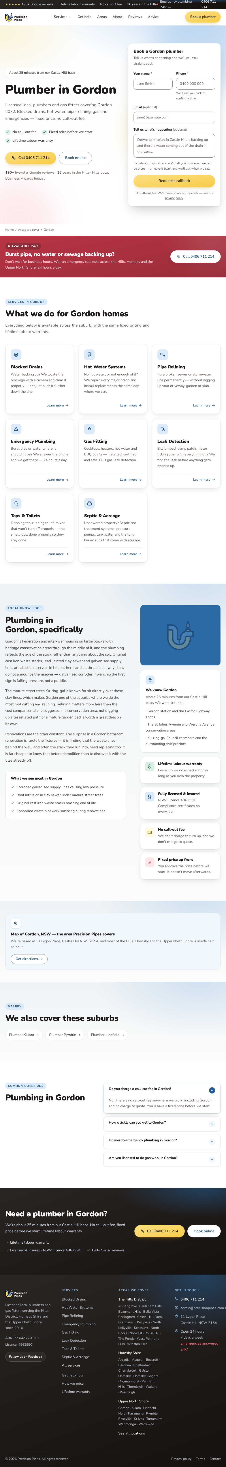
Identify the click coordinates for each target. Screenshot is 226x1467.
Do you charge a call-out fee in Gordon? (140, 1088)
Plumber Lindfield (105, 1034)
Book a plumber (203, 16)
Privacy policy (181, 1459)
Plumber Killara (21, 1034)
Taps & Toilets (73, 1348)
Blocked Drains (74, 1299)
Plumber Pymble (62, 1034)
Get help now (72, 1375)
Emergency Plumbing (79, 1324)
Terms (200, 1459)
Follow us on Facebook (25, 1357)
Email (145, 107)
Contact (215, 1459)
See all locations (131, 1433)
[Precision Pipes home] (16, 17)
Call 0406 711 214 (34, 157)
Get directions (29, 958)
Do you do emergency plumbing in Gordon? (143, 1140)
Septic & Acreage (75, 1357)
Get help (84, 16)
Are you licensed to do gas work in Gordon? (143, 1157)
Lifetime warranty (76, 1391)
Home (9, 230)
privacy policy (174, 198)
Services (60, 16)
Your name (143, 73)
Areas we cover (28, 230)
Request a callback (174, 180)
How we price (73, 1383)
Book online (75, 157)
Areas (102, 16)
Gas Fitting (70, 1332)
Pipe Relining (72, 1315)
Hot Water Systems (78, 1307)
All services (71, 1365)
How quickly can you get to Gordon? (137, 1122)
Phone (182, 73)
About (117, 16)
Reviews (135, 16)
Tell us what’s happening (160, 129)
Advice (153, 16)
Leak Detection (74, 1340)
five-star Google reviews (30, 172)
